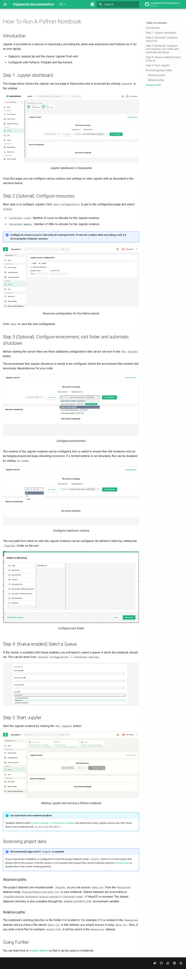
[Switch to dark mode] (92, 4)
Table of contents (156, 22)
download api (122, 863)
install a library (38, 950)
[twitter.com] (155, 963)
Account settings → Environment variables (53, 823)
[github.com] (161, 963)
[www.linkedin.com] (174, 963)
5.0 (61, 4)
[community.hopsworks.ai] (168, 963)
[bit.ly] (181, 963)
